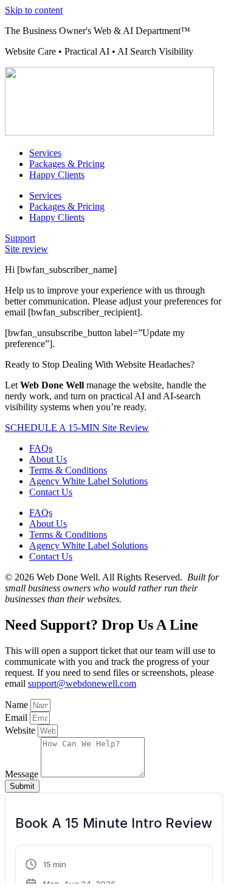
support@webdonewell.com (82, 683)
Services (45, 153)
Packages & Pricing (67, 164)
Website (21, 730)
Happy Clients (57, 175)
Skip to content (34, 10)
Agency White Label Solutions (88, 481)
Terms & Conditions (68, 470)
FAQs (40, 448)
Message (23, 774)
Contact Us (50, 492)
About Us (48, 459)
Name (17, 705)
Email (17, 717)
